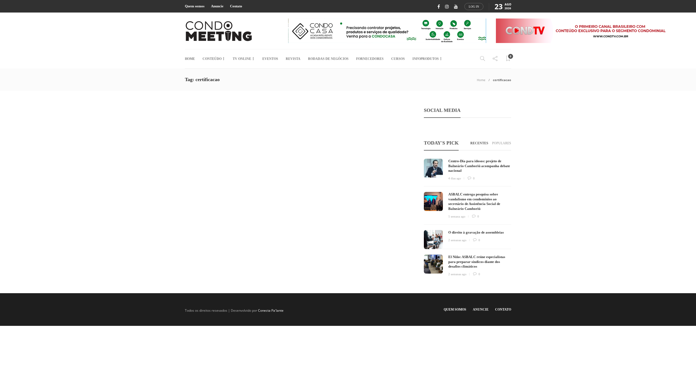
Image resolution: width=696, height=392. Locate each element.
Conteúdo (212, 59)
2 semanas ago (457, 240)
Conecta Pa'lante (271, 310)
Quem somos (194, 6)
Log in (474, 6)
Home (190, 59)
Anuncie (217, 6)
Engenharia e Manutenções (211, 173)
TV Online (242, 59)
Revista (293, 59)
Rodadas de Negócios (328, 59)
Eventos (270, 59)
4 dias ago (454, 178)
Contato (236, 6)
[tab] (479, 143)
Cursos (398, 59)
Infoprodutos (425, 59)
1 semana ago (456, 216)
